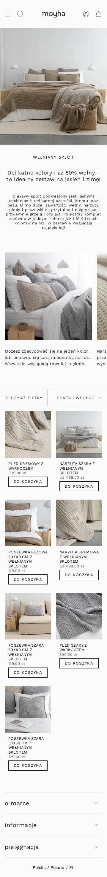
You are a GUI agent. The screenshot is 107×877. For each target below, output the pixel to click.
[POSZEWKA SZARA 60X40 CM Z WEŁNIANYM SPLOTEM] (28, 616)
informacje (21, 825)
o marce (17, 803)
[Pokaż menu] (8, 14)
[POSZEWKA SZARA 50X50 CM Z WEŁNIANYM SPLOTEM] (28, 709)
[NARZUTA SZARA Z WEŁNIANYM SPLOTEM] (79, 434)
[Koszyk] (98, 14)
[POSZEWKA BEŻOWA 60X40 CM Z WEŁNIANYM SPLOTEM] (28, 523)
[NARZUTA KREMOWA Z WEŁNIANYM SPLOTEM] (79, 523)
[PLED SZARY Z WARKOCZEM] (79, 616)
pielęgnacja (22, 846)
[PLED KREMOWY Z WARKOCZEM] (28, 434)
